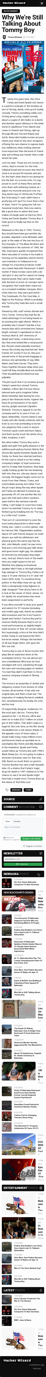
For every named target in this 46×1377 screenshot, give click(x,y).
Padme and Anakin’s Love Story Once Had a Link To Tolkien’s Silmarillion (28, 932)
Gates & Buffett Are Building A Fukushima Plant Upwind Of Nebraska (27, 983)
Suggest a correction (33, 846)
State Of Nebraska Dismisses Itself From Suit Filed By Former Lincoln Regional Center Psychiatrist (27, 1094)
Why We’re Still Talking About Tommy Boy (27, 993)
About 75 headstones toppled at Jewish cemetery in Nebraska (27, 1055)
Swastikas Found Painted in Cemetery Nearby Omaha (26, 1105)
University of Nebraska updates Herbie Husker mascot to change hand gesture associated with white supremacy (28, 946)
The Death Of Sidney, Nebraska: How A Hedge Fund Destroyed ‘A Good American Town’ (27, 1032)
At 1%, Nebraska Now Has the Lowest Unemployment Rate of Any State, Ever (28, 960)
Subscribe (23, 864)
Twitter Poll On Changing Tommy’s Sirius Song (25, 1116)
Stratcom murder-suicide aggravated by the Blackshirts (28, 1044)
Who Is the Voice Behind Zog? (27, 1268)
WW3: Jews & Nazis (22, 1320)
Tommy (28, 790)
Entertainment (11, 11)
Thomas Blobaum (15, 37)
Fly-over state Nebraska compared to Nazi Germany (26, 883)
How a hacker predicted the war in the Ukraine (27, 1300)
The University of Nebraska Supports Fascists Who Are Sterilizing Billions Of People (26, 920)
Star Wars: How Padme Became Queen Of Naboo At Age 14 (28, 971)
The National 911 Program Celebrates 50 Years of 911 (26, 1127)
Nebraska (16, 790)
